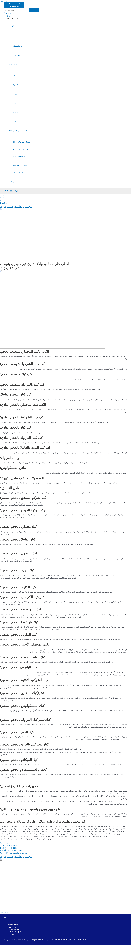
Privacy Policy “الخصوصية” (18, 131)
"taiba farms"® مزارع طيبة (11, 18)
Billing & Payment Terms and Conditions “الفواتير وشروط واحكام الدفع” (21, 149)
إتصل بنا (11, 182)
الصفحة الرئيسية (14, 26)
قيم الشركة (16, 55)
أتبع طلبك (16, 112)
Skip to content (5, 1)
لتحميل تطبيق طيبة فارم (16, 206)
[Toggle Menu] (20, 31)
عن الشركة (16, 37)
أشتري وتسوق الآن (14, 4)
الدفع (14, 103)
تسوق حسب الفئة (18, 76)
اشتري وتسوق (13, 64)
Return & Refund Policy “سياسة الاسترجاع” (21, 169)
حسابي (15, 94)
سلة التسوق (17, 85)
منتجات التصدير (14, 122)
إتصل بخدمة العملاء (14, 6)
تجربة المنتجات (18, 46)
